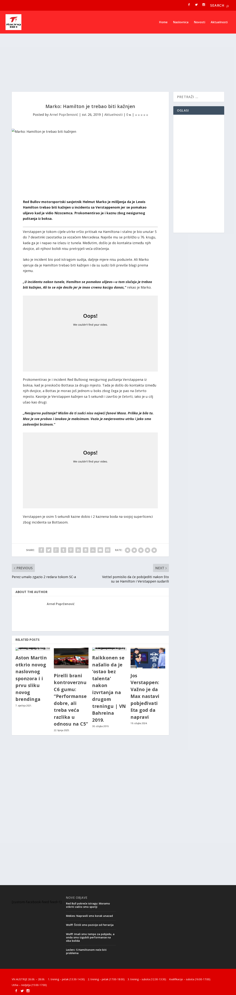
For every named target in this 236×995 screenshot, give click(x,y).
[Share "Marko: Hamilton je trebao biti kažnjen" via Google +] (56, 550)
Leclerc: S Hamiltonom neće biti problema (86, 951)
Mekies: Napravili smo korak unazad (89, 916)
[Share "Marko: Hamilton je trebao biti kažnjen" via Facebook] (41, 550)
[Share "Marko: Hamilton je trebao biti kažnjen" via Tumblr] (63, 550)
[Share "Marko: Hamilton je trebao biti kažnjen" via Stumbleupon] (93, 550)
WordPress (72, 973)
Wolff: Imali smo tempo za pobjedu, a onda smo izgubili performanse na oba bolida (90, 937)
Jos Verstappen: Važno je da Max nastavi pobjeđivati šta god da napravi (145, 696)
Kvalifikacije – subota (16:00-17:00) (189, 979)
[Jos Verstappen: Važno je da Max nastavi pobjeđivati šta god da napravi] (148, 658)
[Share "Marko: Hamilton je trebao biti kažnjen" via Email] (100, 550)
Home (163, 22)
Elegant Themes (37, 973)
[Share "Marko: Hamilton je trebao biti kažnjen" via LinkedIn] (78, 550)
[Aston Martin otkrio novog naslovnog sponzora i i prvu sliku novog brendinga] (32, 649)
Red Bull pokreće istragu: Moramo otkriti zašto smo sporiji (88, 905)
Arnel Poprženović (64, 114)
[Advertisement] (118, 58)
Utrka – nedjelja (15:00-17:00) (29, 985)
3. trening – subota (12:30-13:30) (147, 979)
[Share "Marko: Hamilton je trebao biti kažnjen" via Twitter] (48, 550)
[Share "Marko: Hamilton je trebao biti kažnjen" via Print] (107, 550)
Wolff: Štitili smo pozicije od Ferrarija (90, 925)
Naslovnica (180, 22)
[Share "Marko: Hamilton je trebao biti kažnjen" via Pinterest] (70, 550)
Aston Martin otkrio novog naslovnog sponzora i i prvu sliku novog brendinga (31, 678)
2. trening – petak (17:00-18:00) (106, 979)
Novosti (199, 22)
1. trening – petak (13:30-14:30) (66, 979)
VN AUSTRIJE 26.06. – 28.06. (28, 979)
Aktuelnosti (219, 22)
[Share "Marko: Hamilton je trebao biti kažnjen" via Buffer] (85, 550)
